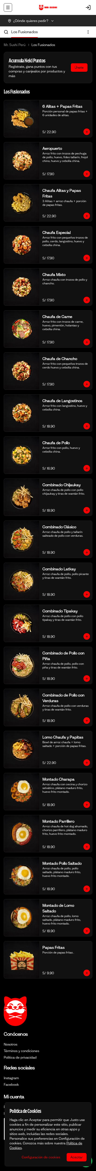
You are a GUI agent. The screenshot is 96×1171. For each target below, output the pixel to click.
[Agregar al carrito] (86, 132)
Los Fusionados (24, 32)
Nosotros (10, 1044)
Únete (79, 67)
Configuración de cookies (41, 1157)
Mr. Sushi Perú (14, 45)
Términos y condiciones (21, 1051)
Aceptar (76, 1157)
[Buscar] (6, 32)
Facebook (11, 1084)
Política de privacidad (20, 1057)
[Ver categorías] (88, 32)
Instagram (11, 1078)
